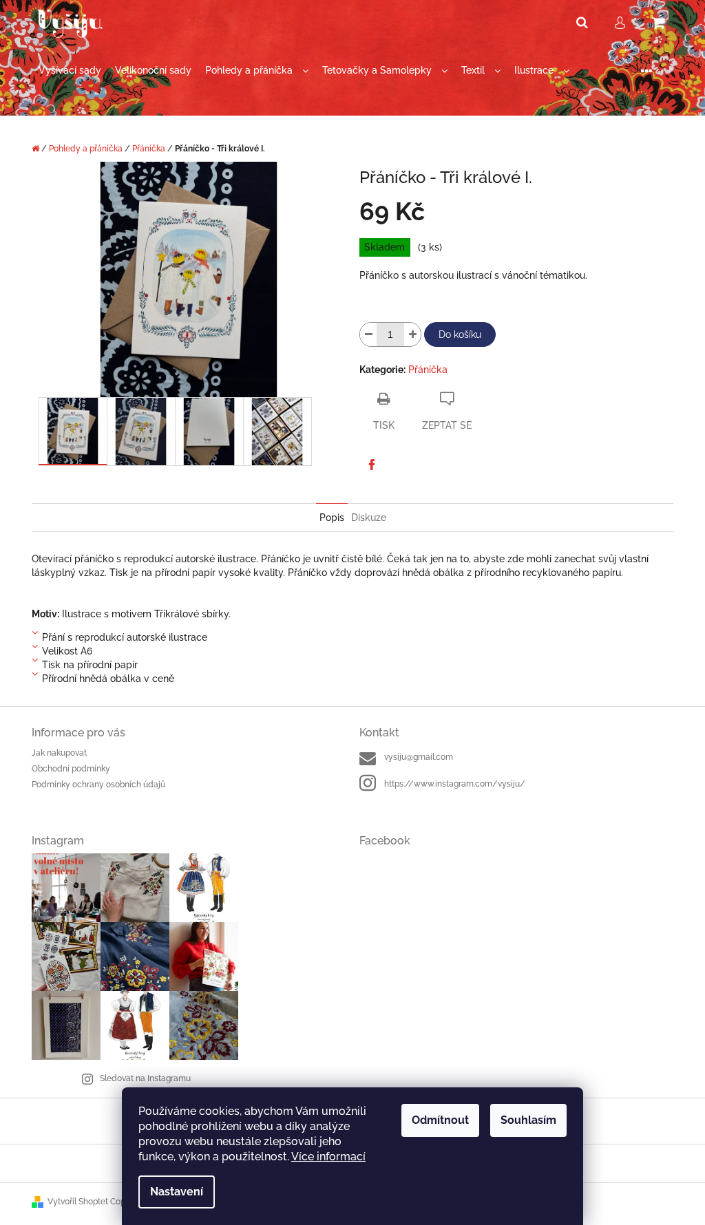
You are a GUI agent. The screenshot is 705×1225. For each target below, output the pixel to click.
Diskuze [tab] (368, 517)
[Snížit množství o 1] (368, 334)
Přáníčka (428, 369)
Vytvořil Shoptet (78, 1201)
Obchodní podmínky (71, 769)
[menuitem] (70, 70)
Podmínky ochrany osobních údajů (98, 784)
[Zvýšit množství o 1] (412, 334)
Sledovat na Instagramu (145, 1078)
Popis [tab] (331, 517)
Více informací (328, 1156)
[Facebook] (371, 464)
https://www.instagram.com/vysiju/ (454, 784)
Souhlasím (528, 1120)
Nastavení (176, 1191)
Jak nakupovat (59, 753)
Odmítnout (440, 1120)
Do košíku (460, 334)
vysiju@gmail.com (418, 757)
